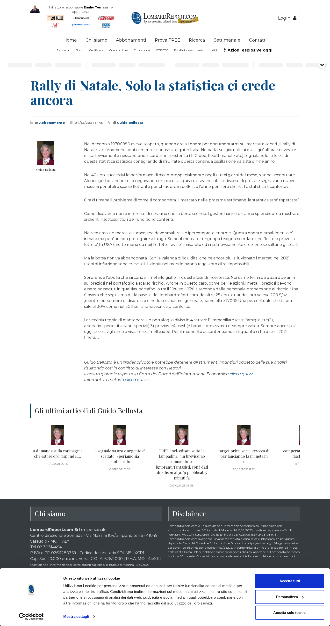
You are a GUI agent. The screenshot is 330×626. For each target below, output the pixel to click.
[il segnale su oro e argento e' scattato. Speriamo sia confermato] (119, 435)
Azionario (63, 50)
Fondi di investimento (189, 50)
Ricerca (197, 40)
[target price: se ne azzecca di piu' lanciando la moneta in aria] (243, 435)
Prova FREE (167, 40)
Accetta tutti (290, 581)
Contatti (258, 40)
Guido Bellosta (130, 123)
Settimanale (227, 40)
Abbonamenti (131, 40)
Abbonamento (52, 123)
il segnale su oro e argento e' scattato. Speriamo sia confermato (119, 456)
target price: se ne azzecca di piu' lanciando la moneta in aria (243, 456)
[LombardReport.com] (165, 23)
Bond (79, 50)
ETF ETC (162, 50)
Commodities (118, 50)
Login (285, 18)
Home (70, 40)
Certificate (96, 50)
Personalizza (287, 597)
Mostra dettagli (76, 616)
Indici (213, 50)
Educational (142, 50)
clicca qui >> (241, 374)
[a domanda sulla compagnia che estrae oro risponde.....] (57, 435)
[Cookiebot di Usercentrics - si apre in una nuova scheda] (31, 616)
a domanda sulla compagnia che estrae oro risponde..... (57, 453)
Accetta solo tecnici (289, 613)
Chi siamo (96, 40)
